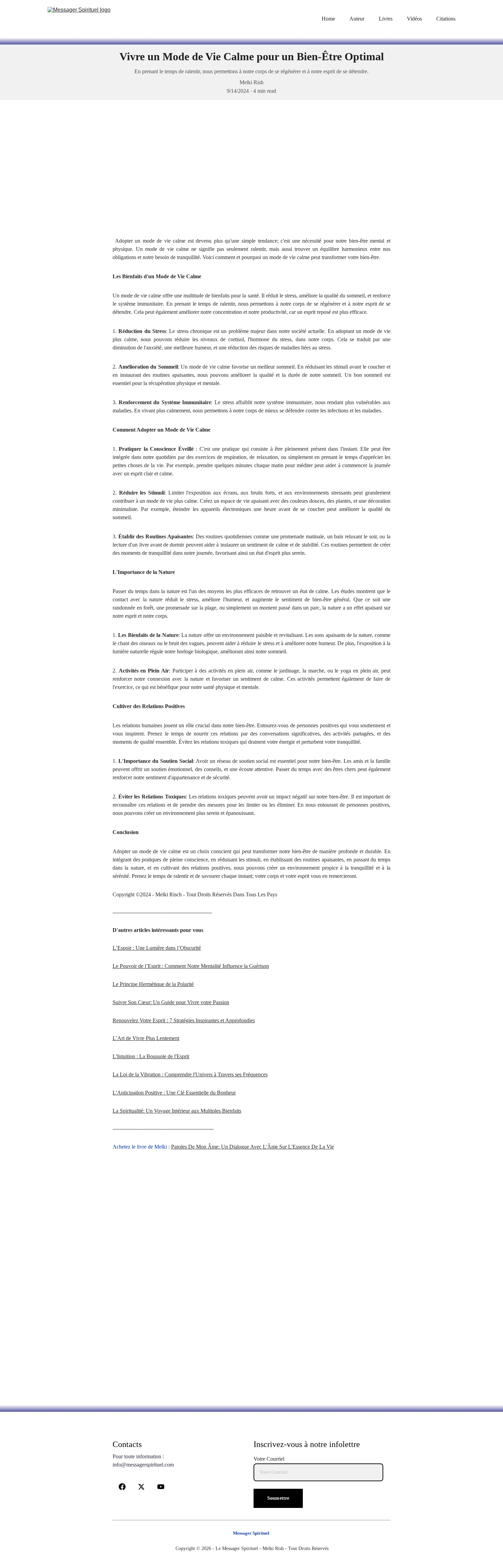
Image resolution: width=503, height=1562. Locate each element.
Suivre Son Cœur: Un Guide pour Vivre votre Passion (171, 1002)
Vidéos (414, 19)
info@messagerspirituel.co (141, 1465)
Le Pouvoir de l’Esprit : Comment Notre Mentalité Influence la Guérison (191, 966)
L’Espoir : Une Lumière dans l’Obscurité (157, 948)
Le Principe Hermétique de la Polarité (153, 984)
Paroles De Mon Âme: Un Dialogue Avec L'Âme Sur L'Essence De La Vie (252, 1147)
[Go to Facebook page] (122, 1486)
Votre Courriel (269, 1459)
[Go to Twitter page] (141, 1486)
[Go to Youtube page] (160, 1486)
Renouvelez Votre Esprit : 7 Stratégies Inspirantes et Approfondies (184, 1020)
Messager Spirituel (251, 1533)
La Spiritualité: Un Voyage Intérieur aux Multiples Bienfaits (177, 1111)
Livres (385, 19)
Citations (445, 19)
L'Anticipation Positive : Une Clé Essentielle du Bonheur (174, 1093)
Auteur (356, 19)
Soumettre (278, 1498)
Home (328, 19)
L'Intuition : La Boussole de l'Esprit (151, 1056)
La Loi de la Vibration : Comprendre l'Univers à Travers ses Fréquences (190, 1074)
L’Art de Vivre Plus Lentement (146, 1038)
